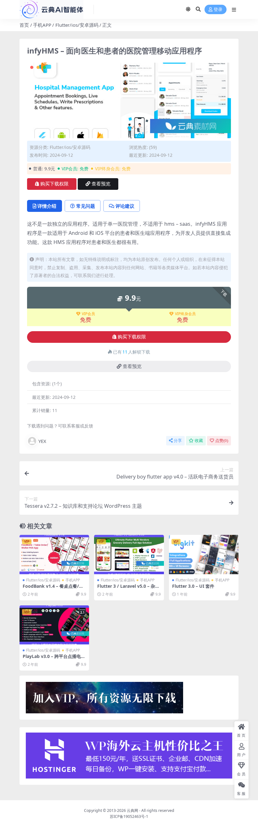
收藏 (199, 440)
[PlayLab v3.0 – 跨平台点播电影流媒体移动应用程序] (54, 624)
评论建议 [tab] (124, 206)
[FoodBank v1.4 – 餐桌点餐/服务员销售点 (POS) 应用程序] (54, 554)
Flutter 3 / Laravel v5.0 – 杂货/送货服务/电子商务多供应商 (127, 588)
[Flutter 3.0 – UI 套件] (203, 554)
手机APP (42, 25)
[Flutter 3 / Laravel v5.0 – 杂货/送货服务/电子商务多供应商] (129, 554)
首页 (24, 25)
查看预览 (101, 183)
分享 (178, 440)
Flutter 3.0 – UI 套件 (193, 586)
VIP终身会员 (185, 314)
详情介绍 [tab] (46, 206)
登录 (218, 9)
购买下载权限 (54, 183)
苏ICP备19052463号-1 (129, 816)
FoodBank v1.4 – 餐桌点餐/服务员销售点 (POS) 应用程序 (53, 588)
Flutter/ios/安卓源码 (76, 25)
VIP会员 (88, 314)
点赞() (221, 440)
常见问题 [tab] (85, 206)
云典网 (132, 810)
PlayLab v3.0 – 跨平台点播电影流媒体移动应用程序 (54, 659)
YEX (42, 441)
